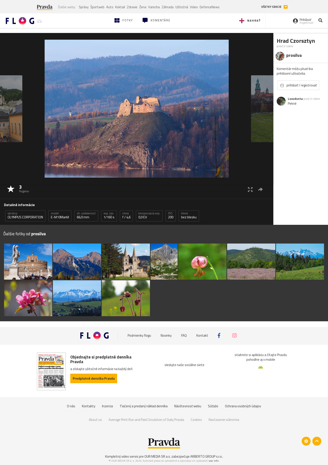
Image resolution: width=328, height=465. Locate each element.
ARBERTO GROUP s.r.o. (206, 456)
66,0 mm (86, 215)
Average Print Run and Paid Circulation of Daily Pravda (146, 419)
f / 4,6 (126, 215)
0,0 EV (149, 215)
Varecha (154, 7)
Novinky (166, 335)
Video (194, 7)
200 (170, 215)
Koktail (120, 7)
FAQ (184, 335)
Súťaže (213, 406)
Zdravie (132, 7)
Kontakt (202, 335)
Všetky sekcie (271, 7)
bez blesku (189, 215)
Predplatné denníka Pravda (94, 378)
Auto (109, 7)
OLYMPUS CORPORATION (25, 215)
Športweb (97, 7)
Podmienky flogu (139, 335)
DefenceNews (210, 7)
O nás (71, 406)
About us (95, 419)
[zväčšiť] (250, 189)
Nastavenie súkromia (224, 419)
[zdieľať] (260, 189)
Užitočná (181, 7)
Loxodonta (295, 98)
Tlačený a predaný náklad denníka (144, 406)
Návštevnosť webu (187, 406)
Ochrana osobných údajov (243, 406)
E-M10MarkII (60, 215)
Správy (84, 7)
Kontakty (88, 406)
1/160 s (109, 215)
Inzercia (107, 406)
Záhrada (168, 7)
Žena (142, 7)
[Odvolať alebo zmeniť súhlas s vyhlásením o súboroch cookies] (306, 441)
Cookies (196, 419)
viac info (214, 461)
